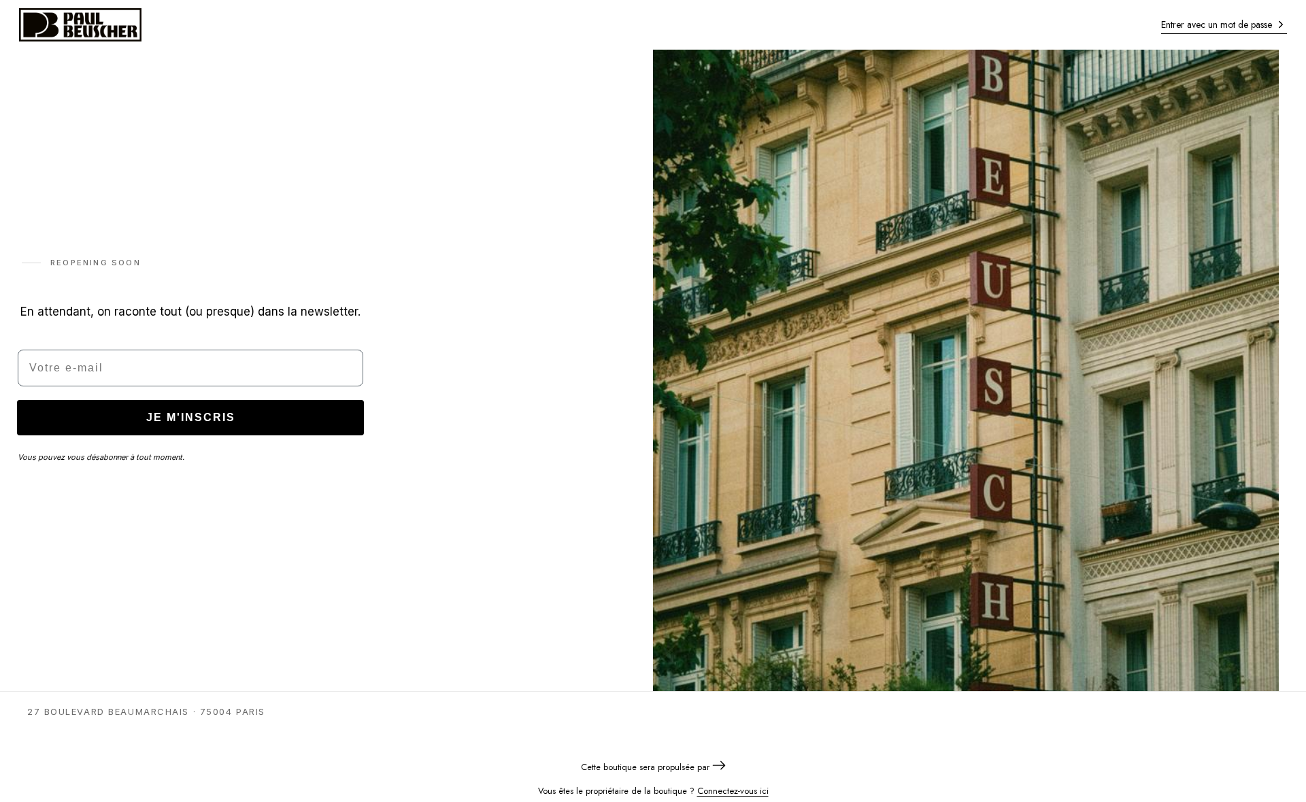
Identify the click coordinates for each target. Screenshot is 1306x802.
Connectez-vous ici (733, 790)
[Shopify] (719, 767)
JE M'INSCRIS (190, 417)
